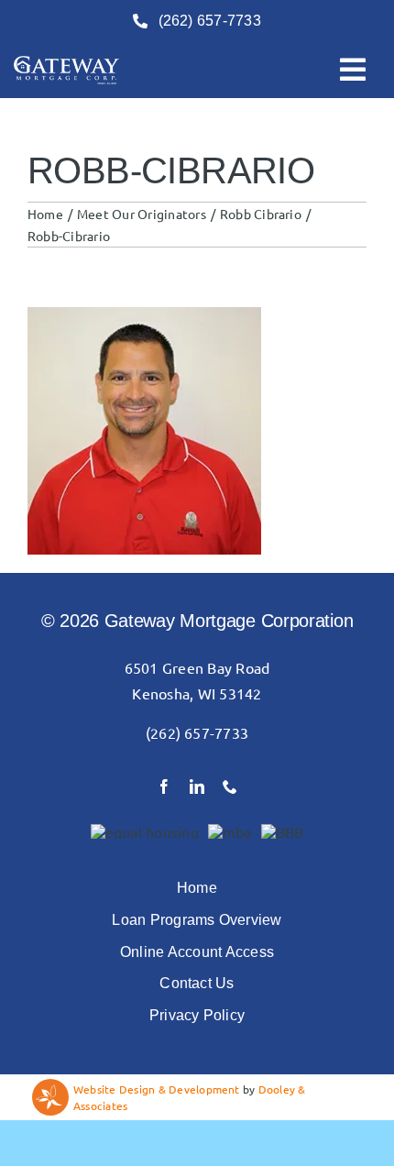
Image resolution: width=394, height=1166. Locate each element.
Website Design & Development (156, 1089)
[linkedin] (197, 786)
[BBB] (282, 831)
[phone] (230, 786)
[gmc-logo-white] (66, 63)
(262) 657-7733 (197, 732)
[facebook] (164, 786)
